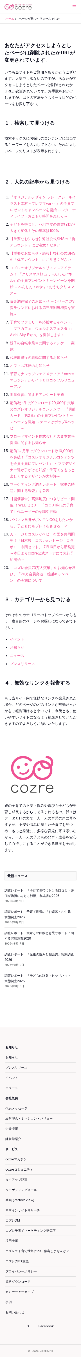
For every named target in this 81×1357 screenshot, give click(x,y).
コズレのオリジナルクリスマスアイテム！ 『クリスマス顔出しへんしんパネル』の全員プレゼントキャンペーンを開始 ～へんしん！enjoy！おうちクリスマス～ (42, 280)
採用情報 (11, 1241)
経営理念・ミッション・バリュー (29, 1118)
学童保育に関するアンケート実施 (37, 394)
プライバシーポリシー (21, 1271)
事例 (8, 1302)
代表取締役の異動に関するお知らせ (39, 357)
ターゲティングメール (21, 1190)
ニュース (17, 655)
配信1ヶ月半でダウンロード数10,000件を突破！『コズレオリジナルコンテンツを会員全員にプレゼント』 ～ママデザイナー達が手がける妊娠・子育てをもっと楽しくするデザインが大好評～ (43, 463)
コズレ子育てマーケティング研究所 (30, 1230)
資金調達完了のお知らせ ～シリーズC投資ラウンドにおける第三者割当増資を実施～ (42, 307)
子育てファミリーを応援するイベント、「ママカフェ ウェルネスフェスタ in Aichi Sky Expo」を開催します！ (42, 328)
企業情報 (11, 1128)
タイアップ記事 (16, 1179)
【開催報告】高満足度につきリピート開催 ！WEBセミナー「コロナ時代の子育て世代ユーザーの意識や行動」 (42, 505)
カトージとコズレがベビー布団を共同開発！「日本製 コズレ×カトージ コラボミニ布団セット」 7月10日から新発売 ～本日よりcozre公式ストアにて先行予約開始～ (44, 547)
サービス (11, 1149)
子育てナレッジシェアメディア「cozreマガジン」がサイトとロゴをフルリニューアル (42, 380)
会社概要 (11, 1098)
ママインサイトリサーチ (22, 1210)
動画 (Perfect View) (19, 1200)
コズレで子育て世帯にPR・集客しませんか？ (37, 1251)
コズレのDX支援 (17, 1261)
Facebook (46, 1326)
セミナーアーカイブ (19, 1292)
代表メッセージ (16, 1108)
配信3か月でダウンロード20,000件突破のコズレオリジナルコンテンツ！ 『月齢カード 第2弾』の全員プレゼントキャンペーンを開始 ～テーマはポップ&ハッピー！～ (43, 415)
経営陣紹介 (13, 1139)
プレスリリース (22, 663)
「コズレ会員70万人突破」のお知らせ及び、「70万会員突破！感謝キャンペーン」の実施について (43, 574)
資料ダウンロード (18, 1281)
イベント (17, 639)
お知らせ (17, 647)
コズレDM (12, 1220)
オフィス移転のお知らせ (30, 365)
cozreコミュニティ (19, 1169)
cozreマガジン (16, 1159)
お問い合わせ (14, 1312)
